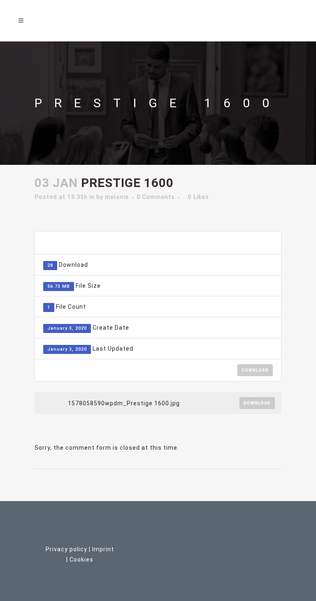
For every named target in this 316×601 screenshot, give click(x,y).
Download (255, 370)
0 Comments (156, 197)
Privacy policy (66, 549)
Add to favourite (231, 242)
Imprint (103, 549)
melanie (117, 197)
